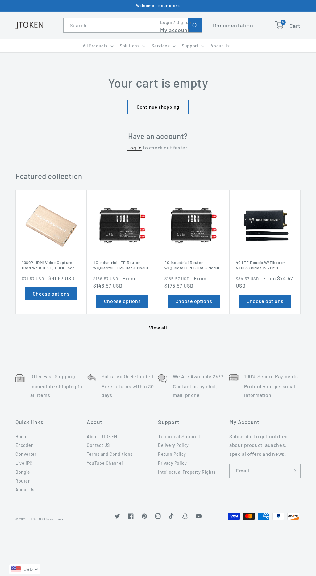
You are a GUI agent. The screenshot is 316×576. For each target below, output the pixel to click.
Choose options (51, 293)
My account (175, 30)
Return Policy (172, 454)
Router (22, 481)
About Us (25, 489)
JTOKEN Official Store (46, 519)
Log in (134, 147)
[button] (97, 45)
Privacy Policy (172, 463)
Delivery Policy (173, 445)
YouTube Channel (105, 463)
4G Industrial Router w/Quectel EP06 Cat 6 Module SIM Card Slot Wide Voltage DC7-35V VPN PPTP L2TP (193, 265)
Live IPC (24, 463)
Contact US (98, 445)
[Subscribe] (293, 471)
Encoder (24, 445)
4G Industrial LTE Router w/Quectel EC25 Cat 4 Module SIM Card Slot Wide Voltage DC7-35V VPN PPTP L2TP (121, 265)
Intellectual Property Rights (187, 472)
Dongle (22, 472)
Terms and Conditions (110, 454)
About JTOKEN (102, 436)
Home (21, 436)
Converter (25, 454)
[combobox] (133, 25)
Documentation (233, 25)
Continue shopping (158, 107)
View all (158, 327)
